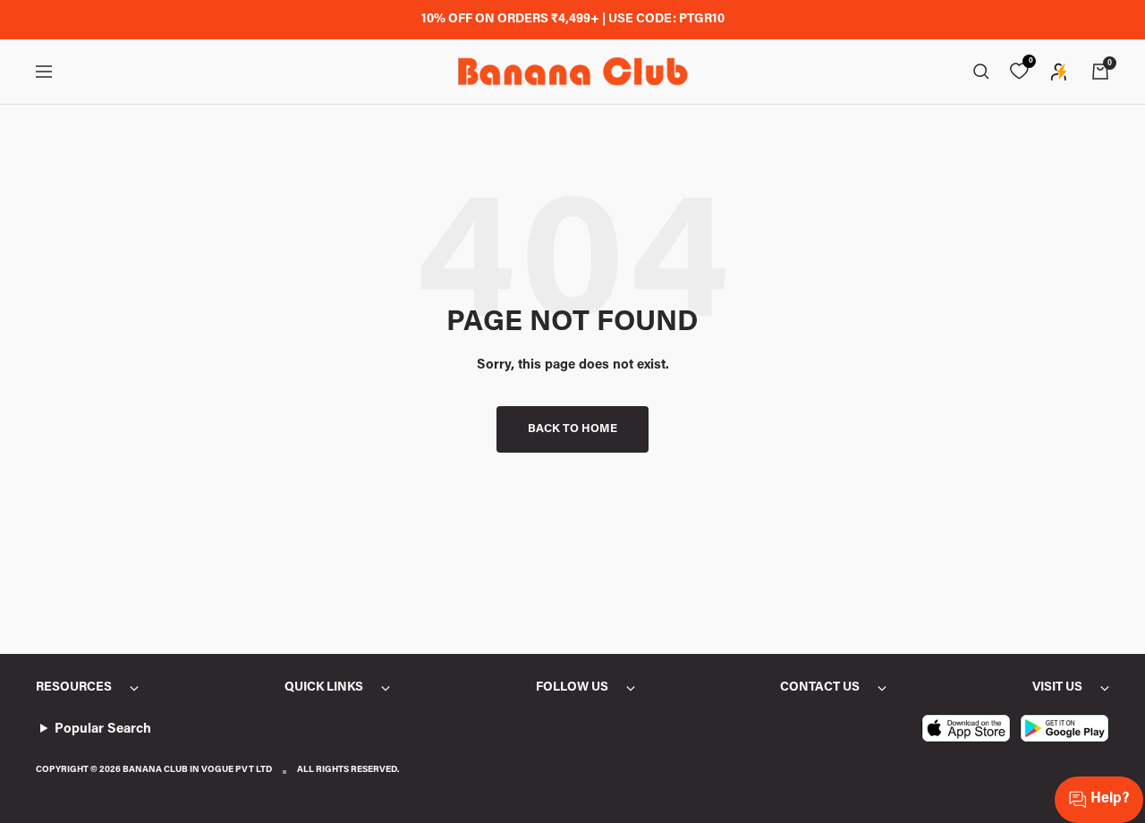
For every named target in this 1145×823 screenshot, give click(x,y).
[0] (1019, 72)
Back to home (572, 429)
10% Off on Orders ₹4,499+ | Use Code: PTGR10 (573, 19)
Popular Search (103, 729)
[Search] (981, 72)
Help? (1109, 799)
